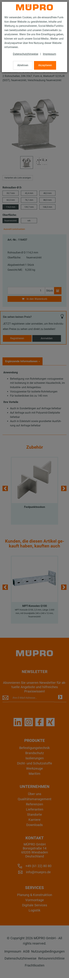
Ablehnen (22, 65)
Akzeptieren (45, 65)
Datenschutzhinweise (25, 54)
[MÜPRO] (34, 7)
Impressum (49, 54)
